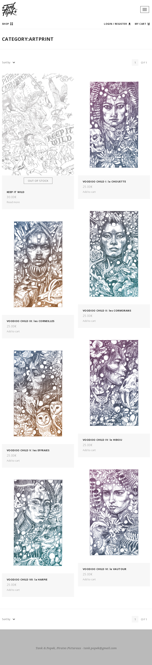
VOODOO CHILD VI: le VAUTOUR (104, 569)
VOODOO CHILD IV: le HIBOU (102, 439)
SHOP (5, 24)
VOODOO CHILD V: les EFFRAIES (28, 450)
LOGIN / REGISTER (115, 24)
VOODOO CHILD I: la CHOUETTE (104, 181)
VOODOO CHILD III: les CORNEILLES (31, 321)
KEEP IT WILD (16, 192)
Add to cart (89, 192)
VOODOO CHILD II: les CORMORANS (107, 310)
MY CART (140, 24)
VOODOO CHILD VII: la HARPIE (27, 579)
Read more (13, 202)
